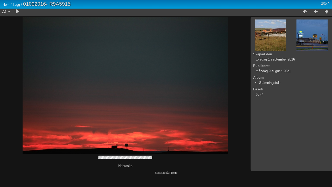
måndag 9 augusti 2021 (273, 71)
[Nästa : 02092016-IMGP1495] (326, 11)
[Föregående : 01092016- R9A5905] (315, 11)
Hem (6, 4)
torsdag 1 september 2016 (275, 59)
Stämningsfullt (270, 83)
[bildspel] (17, 11)
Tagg (16, 4)
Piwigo (173, 172)
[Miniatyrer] (304, 11)
